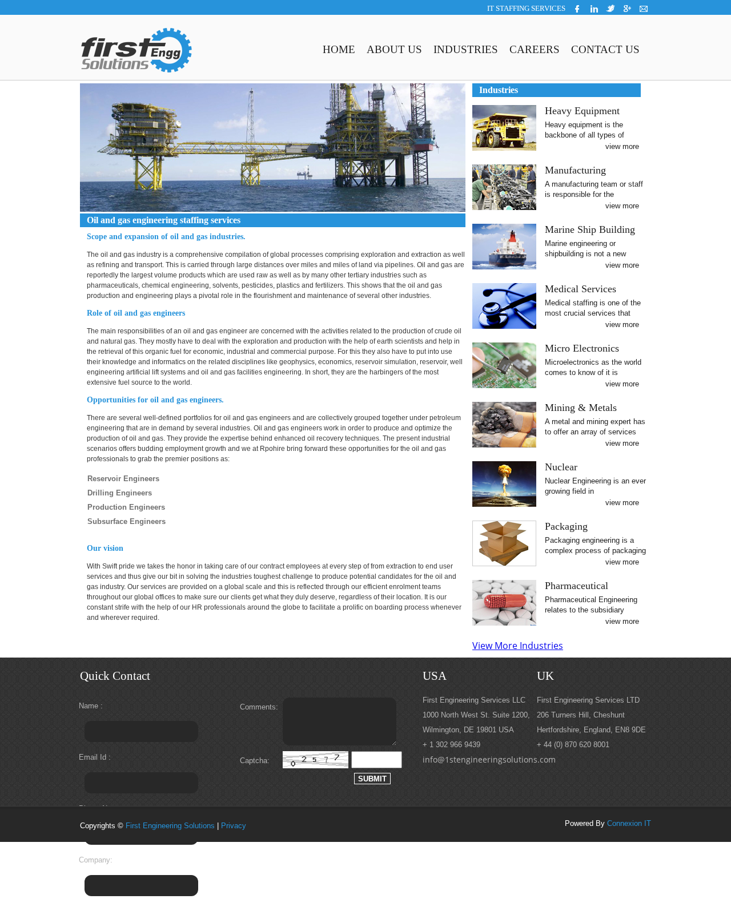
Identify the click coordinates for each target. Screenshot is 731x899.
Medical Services (580, 289)
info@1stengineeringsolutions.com (489, 759)
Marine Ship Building (590, 229)
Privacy (233, 825)
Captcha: (255, 760)
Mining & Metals (581, 407)
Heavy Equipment (582, 110)
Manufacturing (575, 170)
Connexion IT (629, 823)
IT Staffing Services (526, 8)
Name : (91, 706)
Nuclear (561, 467)
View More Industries (517, 645)
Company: (96, 860)
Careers (534, 49)
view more (622, 146)
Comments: (258, 707)
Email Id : (95, 757)
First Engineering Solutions (170, 825)
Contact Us (605, 49)
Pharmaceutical (576, 585)
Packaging (566, 526)
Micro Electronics (582, 348)
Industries (465, 49)
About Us (394, 49)
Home (339, 49)
